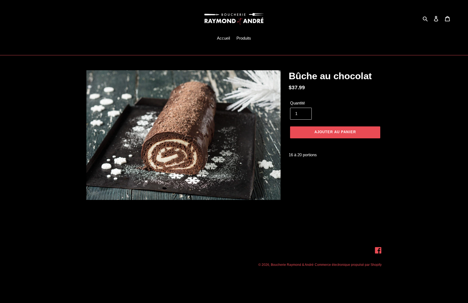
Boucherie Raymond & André (292, 265)
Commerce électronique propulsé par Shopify (348, 265)
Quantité (297, 103)
